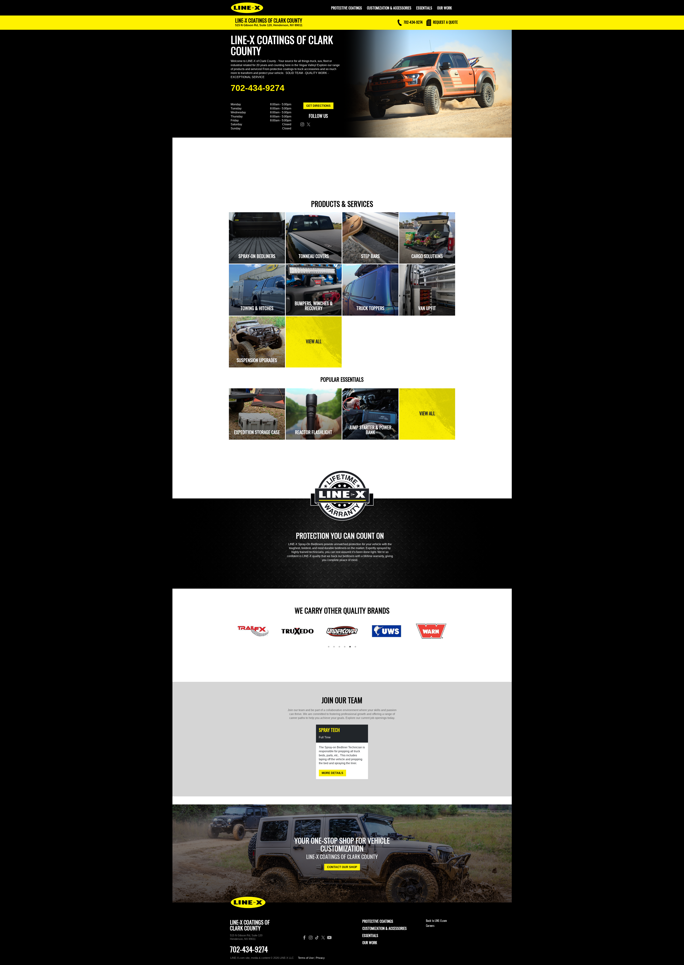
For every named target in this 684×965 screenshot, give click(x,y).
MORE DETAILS (332, 772)
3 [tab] (340, 648)
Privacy (320, 957)
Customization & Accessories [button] (389, 8)
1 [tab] (330, 648)
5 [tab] (351, 648)
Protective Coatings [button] (346, 8)
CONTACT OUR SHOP (342, 867)
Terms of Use (306, 957)
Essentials (424, 8)
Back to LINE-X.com (436, 920)
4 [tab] (346, 648)
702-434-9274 (257, 88)
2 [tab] (335, 648)
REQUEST (445, 22)
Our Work (444, 8)
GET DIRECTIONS (318, 105)
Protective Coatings (377, 921)
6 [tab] (356, 648)
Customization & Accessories (384, 928)
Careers (430, 925)
